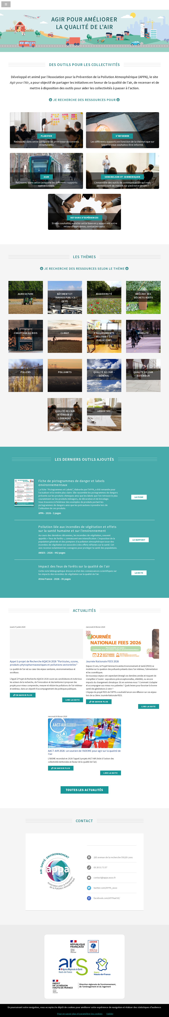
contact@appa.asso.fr (105, 877)
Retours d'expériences (84, 217)
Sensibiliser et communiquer (122, 177)
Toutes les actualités (84, 790)
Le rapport (139, 540)
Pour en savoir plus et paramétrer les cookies (79, 1013)
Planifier (46, 136)
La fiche (139, 497)
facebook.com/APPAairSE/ (107, 898)
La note (139, 573)
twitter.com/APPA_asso (105, 887)
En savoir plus (23, 695)
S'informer (122, 136)
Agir (46, 177)
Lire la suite (73, 700)
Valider (109, 1013)
